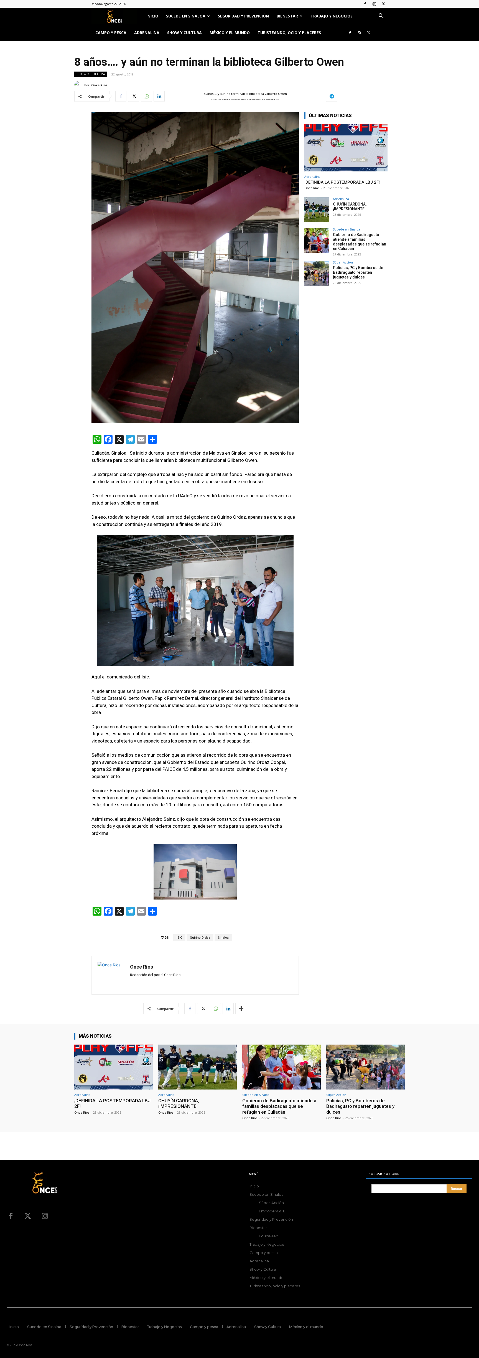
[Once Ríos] (79, 85)
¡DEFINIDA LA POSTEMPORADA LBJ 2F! (342, 182)
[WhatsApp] (146, 96)
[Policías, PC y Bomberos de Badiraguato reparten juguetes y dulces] (316, 273)
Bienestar (287, 16)
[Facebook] (365, 4)
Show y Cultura (184, 32)
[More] (241, 1008)
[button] (381, 16)
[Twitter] (383, 4)
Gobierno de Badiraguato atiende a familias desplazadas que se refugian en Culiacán (359, 241)
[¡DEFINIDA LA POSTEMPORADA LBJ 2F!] (346, 147)
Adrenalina (146, 32)
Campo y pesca (110, 32)
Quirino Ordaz (200, 937)
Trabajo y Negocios (331, 16)
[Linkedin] (159, 96)
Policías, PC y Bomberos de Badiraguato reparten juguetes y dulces (358, 272)
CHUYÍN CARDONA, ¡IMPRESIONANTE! (349, 206)
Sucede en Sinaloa (185, 16)
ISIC (179, 937)
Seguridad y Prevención (243, 16)
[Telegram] (331, 96)
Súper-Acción (343, 262)
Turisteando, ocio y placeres (289, 32)
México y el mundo (230, 32)
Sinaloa (223, 937)
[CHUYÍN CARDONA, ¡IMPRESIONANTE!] (316, 209)
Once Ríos (99, 85)
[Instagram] (374, 4)
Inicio (152, 16)
